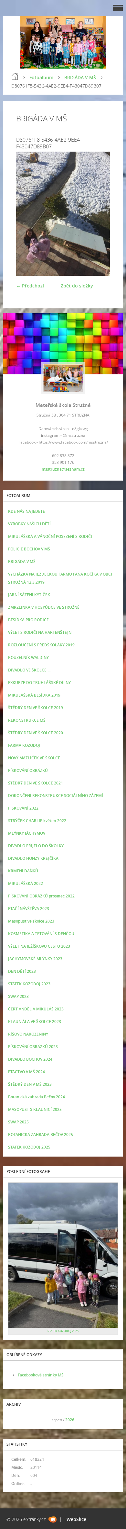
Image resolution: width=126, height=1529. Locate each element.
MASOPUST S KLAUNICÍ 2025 (35, 1109)
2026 (69, 1419)
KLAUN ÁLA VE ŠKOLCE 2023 (34, 1021)
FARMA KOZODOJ (24, 745)
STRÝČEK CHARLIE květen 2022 (37, 820)
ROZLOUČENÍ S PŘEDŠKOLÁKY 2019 (41, 645)
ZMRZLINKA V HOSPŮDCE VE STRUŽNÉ (43, 607)
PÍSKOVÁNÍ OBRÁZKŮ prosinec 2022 (41, 896)
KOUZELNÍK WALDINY (28, 657)
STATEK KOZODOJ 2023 (29, 984)
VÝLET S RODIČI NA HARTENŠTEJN (39, 632)
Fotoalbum (41, 77)
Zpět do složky (77, 286)
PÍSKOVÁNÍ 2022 (23, 808)
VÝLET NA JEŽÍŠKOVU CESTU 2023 (39, 946)
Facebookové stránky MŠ (41, 1375)
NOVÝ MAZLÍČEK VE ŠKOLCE (34, 758)
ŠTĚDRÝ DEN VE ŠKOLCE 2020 (35, 733)
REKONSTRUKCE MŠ (27, 720)
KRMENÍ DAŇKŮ (23, 871)
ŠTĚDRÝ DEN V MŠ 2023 (30, 1084)
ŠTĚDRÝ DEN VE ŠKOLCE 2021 (35, 783)
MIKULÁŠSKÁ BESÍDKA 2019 (34, 695)
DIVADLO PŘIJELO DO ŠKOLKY (36, 846)
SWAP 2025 (18, 1122)
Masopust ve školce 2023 (31, 921)
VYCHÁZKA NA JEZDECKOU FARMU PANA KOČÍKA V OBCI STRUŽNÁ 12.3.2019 (60, 578)
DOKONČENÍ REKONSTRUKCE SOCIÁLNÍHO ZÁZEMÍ (55, 795)
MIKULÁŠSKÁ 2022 (25, 883)
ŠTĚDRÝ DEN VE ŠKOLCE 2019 (35, 707)
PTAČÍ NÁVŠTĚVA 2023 (28, 908)
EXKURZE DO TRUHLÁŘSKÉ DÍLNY (39, 682)
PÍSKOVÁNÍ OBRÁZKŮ (28, 770)
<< (15, 1419)
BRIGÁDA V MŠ (80, 77)
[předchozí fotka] (26, 214)
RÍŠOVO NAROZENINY (28, 1034)
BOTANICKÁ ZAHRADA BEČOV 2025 (40, 1134)
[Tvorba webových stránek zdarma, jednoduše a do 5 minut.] (52, 1519)
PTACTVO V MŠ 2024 (26, 1071)
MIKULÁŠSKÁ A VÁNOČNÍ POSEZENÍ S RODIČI (50, 536)
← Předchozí (30, 286)
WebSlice (76, 1519)
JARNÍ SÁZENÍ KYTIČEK (29, 594)
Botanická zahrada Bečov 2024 (36, 1097)
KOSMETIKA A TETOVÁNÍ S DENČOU (41, 933)
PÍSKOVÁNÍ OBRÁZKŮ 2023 (33, 1046)
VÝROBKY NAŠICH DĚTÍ (29, 524)
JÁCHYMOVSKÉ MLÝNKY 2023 (35, 958)
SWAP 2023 (18, 996)
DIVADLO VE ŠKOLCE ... (29, 670)
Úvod (14, 76)
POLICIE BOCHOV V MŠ (29, 549)
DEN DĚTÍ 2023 (22, 971)
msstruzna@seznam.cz (63, 469)
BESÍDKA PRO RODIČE (28, 620)
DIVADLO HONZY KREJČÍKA (33, 858)
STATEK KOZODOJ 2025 (29, 1147)
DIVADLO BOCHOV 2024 (30, 1059)
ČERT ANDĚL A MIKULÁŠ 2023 (36, 1009)
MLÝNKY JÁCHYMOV (26, 833)
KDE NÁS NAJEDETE (26, 511)
